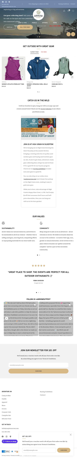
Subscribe (64, 450)
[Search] (73, 11)
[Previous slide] (68, 34)
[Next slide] (73, 34)
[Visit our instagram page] (6, 1)
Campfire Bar (41, 26)
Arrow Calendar (46, 109)
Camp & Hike (22, 22)
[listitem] (38, 4)
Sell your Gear (55, 26)
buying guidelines (39, 169)
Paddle (34, 22)
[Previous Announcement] (22, 4)
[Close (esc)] (70, 434)
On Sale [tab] (44, 52)
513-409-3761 (5, 4)
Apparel (45, 22)
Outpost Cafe (28, 26)
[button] (37, 36)
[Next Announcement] (54, 4)
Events (17, 26)
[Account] (64, 11)
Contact (72, 4)
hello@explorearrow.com (9, 6)
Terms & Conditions (16, 455)
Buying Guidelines (63, 4)
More (55, 22)
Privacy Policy (6, 455)
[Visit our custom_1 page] (9, 1)
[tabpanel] (38, 75)
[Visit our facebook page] (2, 1)
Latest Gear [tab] (34, 52)
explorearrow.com (30, 179)
